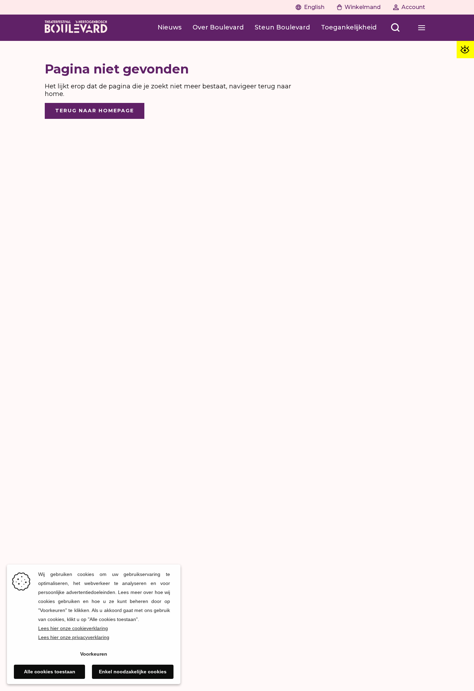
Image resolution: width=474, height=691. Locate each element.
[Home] (76, 27)
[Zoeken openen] (395, 27)
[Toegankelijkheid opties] (465, 49)
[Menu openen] (421, 27)
